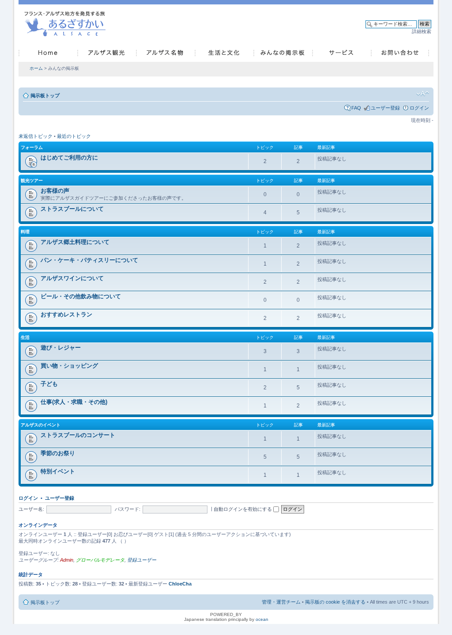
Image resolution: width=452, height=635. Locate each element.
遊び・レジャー (61, 347)
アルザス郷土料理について (75, 242)
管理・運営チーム (281, 602)
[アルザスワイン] (165, 53)
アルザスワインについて (72, 278)
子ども (49, 383)
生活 (25, 337)
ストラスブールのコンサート (78, 435)
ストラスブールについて (72, 208)
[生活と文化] (224, 53)
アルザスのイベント (40, 424)
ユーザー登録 (385, 107)
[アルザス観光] (106, 53)
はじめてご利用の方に (69, 157)
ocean (262, 619)
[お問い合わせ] (400, 53)
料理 (25, 231)
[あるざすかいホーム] (67, 22)
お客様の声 (55, 190)
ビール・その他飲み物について (81, 296)
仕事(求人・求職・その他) (74, 402)
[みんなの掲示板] (282, 53)
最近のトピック (74, 136)
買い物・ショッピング (69, 365)
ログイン (419, 107)
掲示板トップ (45, 95)
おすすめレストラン (66, 314)
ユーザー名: (31, 509)
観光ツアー (32, 180)
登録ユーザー (141, 560)
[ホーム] (48, 53)
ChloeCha (180, 583)
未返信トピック (36, 136)
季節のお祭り (58, 453)
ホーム (36, 68)
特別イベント (58, 471)
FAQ (356, 107)
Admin (66, 560)
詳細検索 (421, 31)
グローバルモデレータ (100, 560)
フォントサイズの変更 (422, 94)
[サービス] (341, 53)
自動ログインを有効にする (243, 509)
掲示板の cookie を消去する (335, 602)
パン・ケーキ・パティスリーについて (89, 260)
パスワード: (127, 509)
